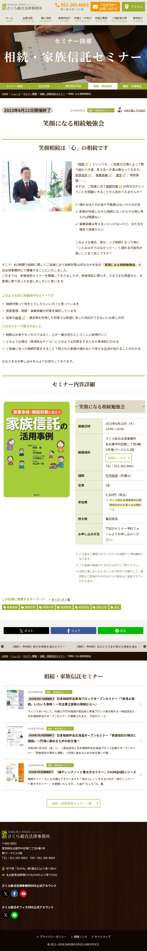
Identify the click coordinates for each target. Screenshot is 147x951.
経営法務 (44, 86)
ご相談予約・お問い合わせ (108, 6)
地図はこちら (117, 458)
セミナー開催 (15, 86)
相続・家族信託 (102, 86)
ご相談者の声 (119, 19)
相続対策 (112, 186)
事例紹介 (138, 19)
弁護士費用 (101, 19)
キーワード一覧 (60, 599)
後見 (18, 317)
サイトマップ (103, 937)
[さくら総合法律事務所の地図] (106, 876)
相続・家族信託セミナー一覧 (72, 803)
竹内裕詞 (134, 110)
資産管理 (83, 607)
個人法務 (46, 19)
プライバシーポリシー (53, 937)
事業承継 (102, 175)
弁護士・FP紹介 (83, 19)
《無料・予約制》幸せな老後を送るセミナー (38, 646)
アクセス (137, 6)
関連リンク (80, 937)
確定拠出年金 (73, 86)
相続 (81, 164)
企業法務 (27, 19)
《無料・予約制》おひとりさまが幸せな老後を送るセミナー (111, 646)
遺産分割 (101, 607)
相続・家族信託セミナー (101, 110)
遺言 (119, 175)
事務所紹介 (64, 19)
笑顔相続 (65, 607)
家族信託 (81, 175)
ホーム (9, 19)
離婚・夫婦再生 (132, 86)
